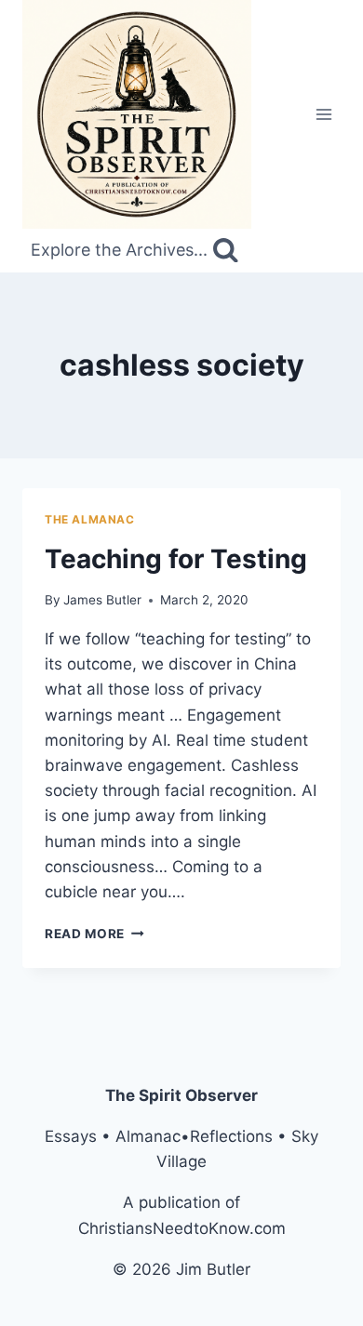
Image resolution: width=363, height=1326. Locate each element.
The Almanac (90, 519)
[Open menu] (323, 113)
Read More (94, 933)
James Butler (102, 599)
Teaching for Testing (176, 559)
